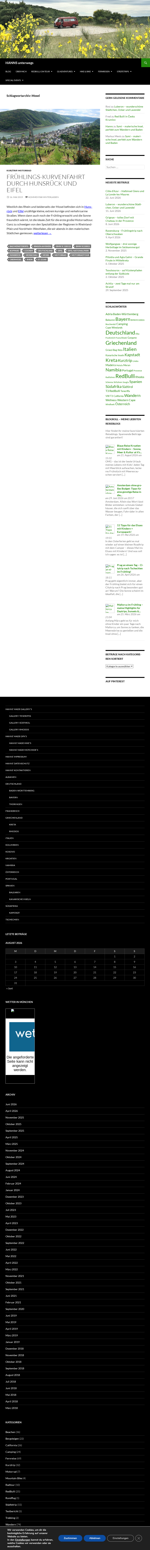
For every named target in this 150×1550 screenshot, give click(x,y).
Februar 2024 (13, 1183)
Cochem (28, 250)
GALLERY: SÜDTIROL (19, 722)
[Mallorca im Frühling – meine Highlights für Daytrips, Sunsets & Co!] (110, 608)
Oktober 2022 (13, 1236)
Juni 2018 (11, 1388)
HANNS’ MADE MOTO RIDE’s (23, 749)
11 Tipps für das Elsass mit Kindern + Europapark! (129, 528)
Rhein (30, 259)
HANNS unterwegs (19, 63)
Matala (119, 365)
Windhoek (110, 404)
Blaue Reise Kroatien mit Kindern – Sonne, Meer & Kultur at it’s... (129, 449)
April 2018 (11, 1401)
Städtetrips (123, 71)
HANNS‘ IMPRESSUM (16, 756)
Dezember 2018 (14, 1348)
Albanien (10, 777)
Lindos (135, 361)
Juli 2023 (10, 1209)
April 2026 (11, 1110)
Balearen (110, 319)
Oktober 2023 (13, 1203)
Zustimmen (70, 1538)
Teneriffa (125, 391)
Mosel (46, 255)
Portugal (127, 370)
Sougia (126, 382)
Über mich (21, 71)
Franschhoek (121, 338)
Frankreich (110, 338)
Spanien (135, 381)
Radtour (10, 1484)
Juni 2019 (11, 1315)
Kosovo (10, 851)
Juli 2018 (10, 1381)
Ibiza (120, 349)
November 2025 (14, 1117)
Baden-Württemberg (125, 314)
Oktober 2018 (13, 1361)
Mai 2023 (10, 1216)
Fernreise (10, 1458)
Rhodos (139, 377)
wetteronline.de (24, 1081)
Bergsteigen (12, 1438)
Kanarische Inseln (115, 355)
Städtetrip (11, 1504)
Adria (109, 314)
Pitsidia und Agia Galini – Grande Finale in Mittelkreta (124, 258)
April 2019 (11, 1328)
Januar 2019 (12, 1341)
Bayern (122, 319)
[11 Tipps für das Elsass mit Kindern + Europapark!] (110, 528)
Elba (137, 334)
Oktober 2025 (13, 1124)
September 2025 (14, 1130)
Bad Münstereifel (19, 246)
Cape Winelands (114, 327)
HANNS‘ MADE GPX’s (16, 736)
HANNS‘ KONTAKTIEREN (18, 770)
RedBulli (125, 376)
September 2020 (14, 1308)
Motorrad (24, 170)
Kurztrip (12, 170)
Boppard (14, 250)
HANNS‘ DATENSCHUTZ (17, 763)
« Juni (9, 988)
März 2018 (11, 1408)
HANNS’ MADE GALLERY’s (18, 709)
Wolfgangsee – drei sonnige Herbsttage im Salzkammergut (123, 245)
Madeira (111, 365)
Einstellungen (22, 1540)
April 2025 (11, 1137)
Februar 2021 (13, 1302)
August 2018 (12, 1374)
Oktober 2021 (13, 1282)
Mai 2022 (10, 1256)
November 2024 (14, 1150)
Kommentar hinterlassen (43, 197)
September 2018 (14, 1368)
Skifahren (118, 382)
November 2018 (14, 1355)
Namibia (113, 369)
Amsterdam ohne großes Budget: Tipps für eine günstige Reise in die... (129, 490)
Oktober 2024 (13, 1157)
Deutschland (45, 250)
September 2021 (14, 1289)
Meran (126, 365)
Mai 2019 (10, 1322)
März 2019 (11, 1335)
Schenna (109, 382)
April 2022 (11, 1262)
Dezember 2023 (14, 1196)
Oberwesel (16, 259)
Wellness (111, 400)
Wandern (132, 395)
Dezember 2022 (14, 1229)
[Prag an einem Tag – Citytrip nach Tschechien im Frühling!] (110, 568)
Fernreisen (104, 71)
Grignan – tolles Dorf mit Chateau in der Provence (120, 219)
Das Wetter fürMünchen (20, 1015)
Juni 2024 (11, 1176)
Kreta (111, 360)
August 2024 (12, 1170)
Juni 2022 (11, 1249)
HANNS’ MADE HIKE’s (20, 743)
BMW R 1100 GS (63, 246)
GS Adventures (65, 71)
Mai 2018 (10, 1394)
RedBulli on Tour (40, 71)
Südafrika (114, 386)
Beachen (10, 1432)
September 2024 (14, 1163)
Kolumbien (12, 845)
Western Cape (126, 400)
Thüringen (15, 804)
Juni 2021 (11, 1295)
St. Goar (42, 259)
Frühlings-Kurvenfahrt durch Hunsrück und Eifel (46, 183)
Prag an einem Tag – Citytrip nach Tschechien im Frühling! (130, 568)
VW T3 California (115, 396)
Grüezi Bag (111, 349)
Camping (122, 324)
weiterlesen (42, 233)
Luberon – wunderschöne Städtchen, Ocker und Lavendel (124, 108)
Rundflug (10, 1498)
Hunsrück (15, 255)
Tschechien (12, 919)
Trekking (10, 1517)
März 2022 (11, 1269)
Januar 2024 (12, 1190)
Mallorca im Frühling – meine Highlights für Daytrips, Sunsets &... (130, 608)
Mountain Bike (13, 1478)
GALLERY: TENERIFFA (20, 716)
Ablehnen (94, 1538)
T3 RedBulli (113, 390)
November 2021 (14, 1275)
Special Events (13, 80)
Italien (129, 349)
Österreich (122, 404)
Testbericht (11, 1511)
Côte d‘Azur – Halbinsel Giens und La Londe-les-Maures (125, 192)
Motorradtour (80, 255)
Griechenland (121, 342)
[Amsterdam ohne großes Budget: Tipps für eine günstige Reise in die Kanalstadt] (110, 488)
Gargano (132, 337)
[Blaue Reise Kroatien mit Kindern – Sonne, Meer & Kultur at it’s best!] (110, 449)
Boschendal (111, 324)
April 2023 (11, 1223)
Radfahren (110, 377)
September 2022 (14, 1242)
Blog (8, 71)
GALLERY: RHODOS (19, 729)
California (11, 1445)
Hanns (109, 126)
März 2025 (11, 1143)
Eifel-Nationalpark (78, 250)
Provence (138, 370)
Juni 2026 (11, 1104)
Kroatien (10, 858)
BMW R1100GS (83, 246)
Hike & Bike (85, 71)
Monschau (32, 255)
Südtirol (127, 387)
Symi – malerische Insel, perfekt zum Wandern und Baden (124, 128)
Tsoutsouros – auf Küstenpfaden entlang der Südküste (124, 272)
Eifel (21, 211)
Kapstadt (132, 355)
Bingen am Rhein (42, 246)
